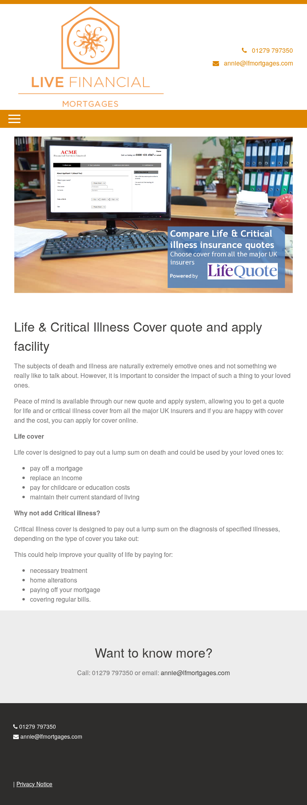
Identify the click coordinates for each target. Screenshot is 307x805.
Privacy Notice (34, 784)
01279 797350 (37, 726)
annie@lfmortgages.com (195, 672)
